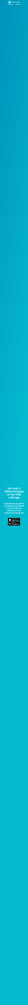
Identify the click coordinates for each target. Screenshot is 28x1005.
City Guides (18, 4)
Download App (11, 4)
